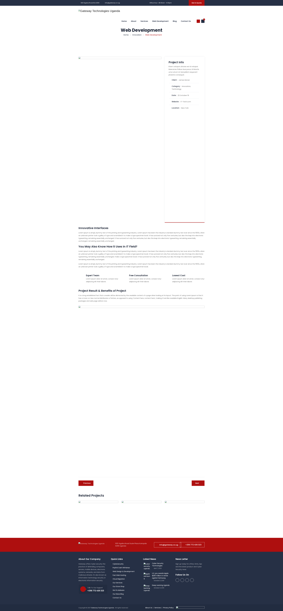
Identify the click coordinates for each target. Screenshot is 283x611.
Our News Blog (118, 594)
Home (124, 21)
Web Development (160, 21)
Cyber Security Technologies (157, 564)
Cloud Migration (119, 579)
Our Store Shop (118, 586)
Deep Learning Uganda (160, 585)
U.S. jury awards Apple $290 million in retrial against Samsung (160, 575)
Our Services (117, 583)
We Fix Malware (118, 590)
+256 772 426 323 (193, 544)
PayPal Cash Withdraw (121, 568)
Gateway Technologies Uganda (102, 608)
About (133, 21)
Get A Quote (197, 3)
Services (144, 21)
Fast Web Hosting (119, 575)
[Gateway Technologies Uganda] (99, 11)
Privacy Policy (168, 608)
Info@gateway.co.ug (168, 545)
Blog (175, 21)
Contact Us (186, 21)
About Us (148, 608)
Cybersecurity (118, 564)
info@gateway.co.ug (112, 3)
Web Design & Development (124, 571)
